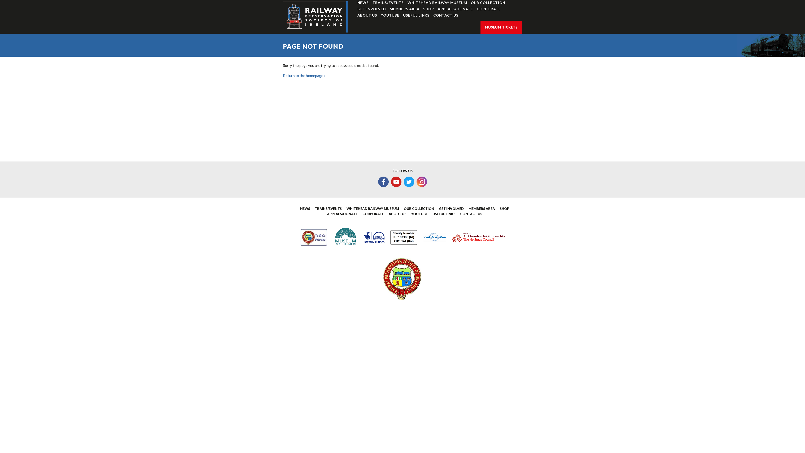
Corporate (489, 9)
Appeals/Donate (455, 9)
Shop (428, 9)
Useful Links (416, 15)
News (363, 2)
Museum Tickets (501, 27)
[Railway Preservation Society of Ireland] (315, 17)
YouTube (390, 15)
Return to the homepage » (304, 75)
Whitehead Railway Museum (437, 2)
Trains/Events (388, 2)
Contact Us (445, 15)
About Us (367, 15)
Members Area (404, 9)
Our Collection (488, 2)
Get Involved (371, 9)
